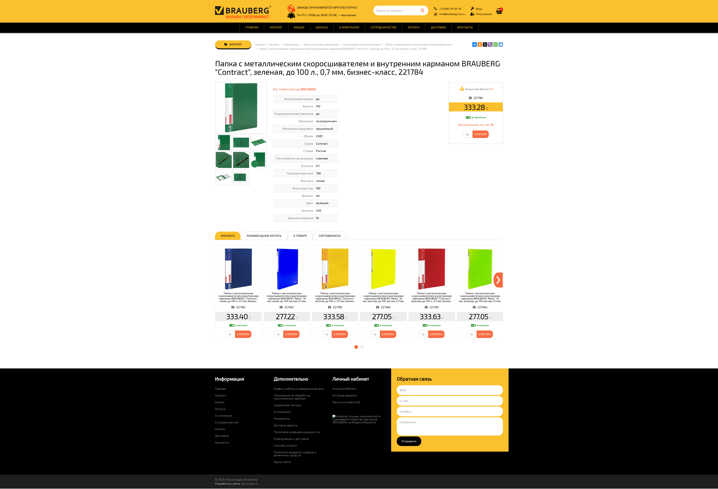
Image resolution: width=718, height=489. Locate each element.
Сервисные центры (287, 405)
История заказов (344, 395)
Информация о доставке (291, 438)
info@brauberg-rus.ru (452, 14)
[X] (485, 44)
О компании (349, 27)
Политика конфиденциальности (297, 432)
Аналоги (228, 235)
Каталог (276, 27)
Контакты (465, 27)
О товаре (300, 235)
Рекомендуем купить (264, 235)
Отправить (409, 441)
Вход (479, 8)
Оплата (413, 27)
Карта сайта (282, 462)
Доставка (438, 27)
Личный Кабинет (344, 388)
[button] (356, 347)
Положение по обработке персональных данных (292, 396)
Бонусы (322, 27)
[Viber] (490, 44)
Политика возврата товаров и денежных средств (295, 453)
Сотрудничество (384, 27)
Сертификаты (329, 235)
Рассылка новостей (346, 402)
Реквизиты (282, 418)
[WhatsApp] (495, 44)
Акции (299, 27)
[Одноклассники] (480, 44)
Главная (251, 27)
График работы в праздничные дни (299, 388)
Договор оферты (286, 425)
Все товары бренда (294, 89)
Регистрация (484, 14)
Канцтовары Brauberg (243, 10)
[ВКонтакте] (474, 44)
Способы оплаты (285, 445)
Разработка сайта (227, 483)
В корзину (480, 134)
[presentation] (498, 280)
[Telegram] (500, 44)
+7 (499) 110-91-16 (450, 8)
